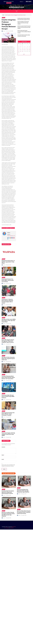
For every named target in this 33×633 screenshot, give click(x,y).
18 (20, 49)
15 (27, 48)
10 (18, 48)
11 (20, 48)
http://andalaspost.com (11, 235)
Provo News (7, 527)
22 (27, 49)
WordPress (14, 526)
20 (24, 49)
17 (18, 49)
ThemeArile (11, 527)
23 (29, 49)
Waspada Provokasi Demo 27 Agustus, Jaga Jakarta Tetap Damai (8, 262)
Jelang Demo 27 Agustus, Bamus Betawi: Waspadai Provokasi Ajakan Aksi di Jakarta (7, 301)
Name (3, 455)
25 (20, 51)
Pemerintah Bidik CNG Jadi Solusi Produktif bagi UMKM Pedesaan (8, 396)
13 (24, 48)
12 (22, 48)
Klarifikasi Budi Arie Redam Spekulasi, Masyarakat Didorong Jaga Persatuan (8, 492)
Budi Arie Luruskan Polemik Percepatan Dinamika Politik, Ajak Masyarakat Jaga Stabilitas (24, 27)
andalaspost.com (16, 7)
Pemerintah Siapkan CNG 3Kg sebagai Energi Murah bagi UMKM (8, 434)
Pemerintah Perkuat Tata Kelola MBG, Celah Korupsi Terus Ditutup (8, 280)
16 (29, 48)
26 (22, 51)
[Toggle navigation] (16, 11)
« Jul (23, 54)
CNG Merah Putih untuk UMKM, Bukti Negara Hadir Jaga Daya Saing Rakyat (9, 320)
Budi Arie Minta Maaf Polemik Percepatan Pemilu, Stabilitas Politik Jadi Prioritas (24, 31)
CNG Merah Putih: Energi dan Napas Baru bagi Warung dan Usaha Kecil (8, 358)
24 (18, 51)
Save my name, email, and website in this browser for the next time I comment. (8, 465)
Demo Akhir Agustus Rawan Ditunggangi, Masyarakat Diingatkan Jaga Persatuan (8, 341)
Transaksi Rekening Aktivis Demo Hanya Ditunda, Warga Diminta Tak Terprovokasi (8, 377)
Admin (8, 233)
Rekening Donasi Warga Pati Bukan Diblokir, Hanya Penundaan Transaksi (8, 414)
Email (3, 459)
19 (22, 49)
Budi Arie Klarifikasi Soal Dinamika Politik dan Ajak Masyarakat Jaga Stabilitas (23, 22)
